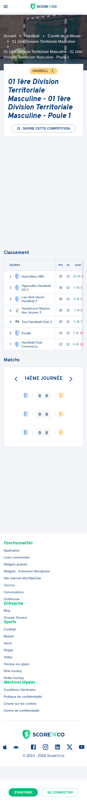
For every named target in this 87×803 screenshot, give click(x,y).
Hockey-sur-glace (16, 664)
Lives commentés (16, 557)
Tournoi (9, 585)
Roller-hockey (14, 678)
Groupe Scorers (15, 617)
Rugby (8, 650)
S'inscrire (23, 792)
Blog (7, 610)
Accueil (10, 36)
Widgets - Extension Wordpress (27, 571)
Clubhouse (11, 599)
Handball (31, 36)
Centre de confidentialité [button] (21, 710)
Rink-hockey (13, 671)
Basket (9, 636)
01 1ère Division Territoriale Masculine (43, 41)
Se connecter (60, 792)
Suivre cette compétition (46, 128)
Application (12, 550)
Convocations (14, 592)
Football (10, 629)
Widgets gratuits (15, 564)
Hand (8, 643)
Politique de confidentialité (23, 696)
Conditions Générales (19, 689)
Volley (8, 657)
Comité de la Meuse (64, 36)
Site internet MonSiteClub (22, 578)
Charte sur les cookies (20, 703)
